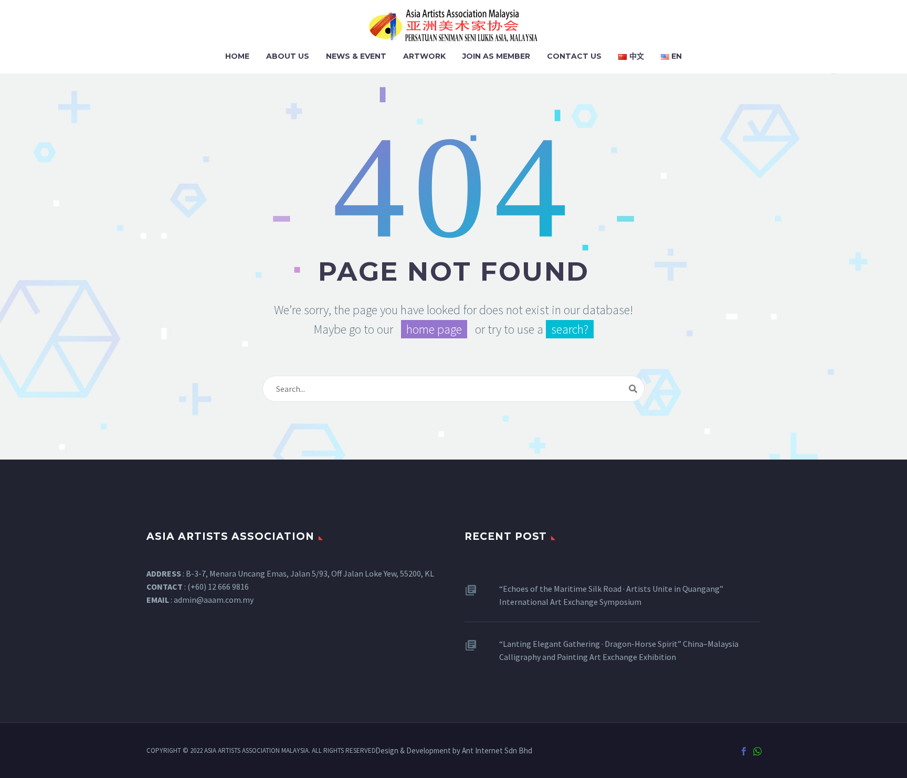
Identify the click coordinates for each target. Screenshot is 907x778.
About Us (287, 56)
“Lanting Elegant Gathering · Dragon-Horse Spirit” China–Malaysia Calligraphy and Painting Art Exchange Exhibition (619, 650)
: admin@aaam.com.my (200, 599)
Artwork (424, 56)
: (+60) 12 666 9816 (197, 586)
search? (569, 329)
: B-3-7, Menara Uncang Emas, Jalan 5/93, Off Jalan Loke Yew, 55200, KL (290, 573)
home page (434, 329)
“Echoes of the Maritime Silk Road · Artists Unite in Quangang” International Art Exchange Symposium (611, 595)
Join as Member (496, 56)
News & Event (356, 56)
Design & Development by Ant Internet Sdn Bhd (453, 751)
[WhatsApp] (757, 751)
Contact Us (574, 56)
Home (237, 56)
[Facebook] (744, 751)
